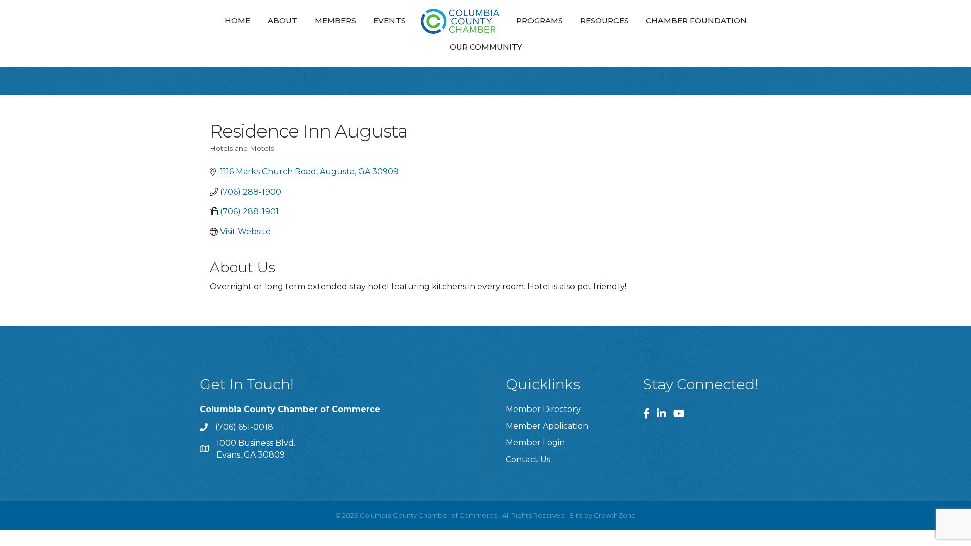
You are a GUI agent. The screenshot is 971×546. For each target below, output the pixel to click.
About (282, 20)
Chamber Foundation (696, 20)
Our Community (486, 47)
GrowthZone (615, 515)
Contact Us (528, 459)
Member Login (535, 442)
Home (237, 20)
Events (389, 20)
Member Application (547, 426)
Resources (604, 20)
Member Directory (543, 409)
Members (335, 20)
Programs (539, 20)
